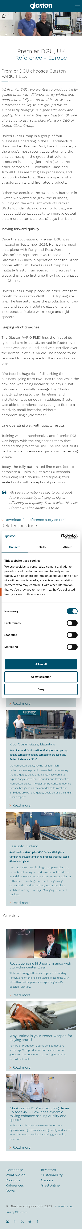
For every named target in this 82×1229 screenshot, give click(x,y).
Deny (41, 689)
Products (13, 1180)
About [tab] (67, 547)
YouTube (7, 1221)
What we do (16, 1175)
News (10, 1190)
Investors (48, 1170)
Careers (47, 1180)
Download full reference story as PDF (35, 519)
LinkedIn (15, 1221)
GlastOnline (50, 1185)
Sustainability (52, 1175)
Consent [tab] (14, 547)
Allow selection (41, 676)
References (15, 1185)
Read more (22, 703)
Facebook (37, 1221)
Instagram (30, 1221)
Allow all (41, 664)
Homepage (14, 1170)
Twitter (22, 1221)
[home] (3, 15)
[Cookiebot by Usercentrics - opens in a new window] (61, 536)
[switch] (72, 623)
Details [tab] (41, 547)
